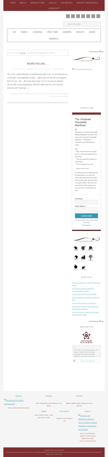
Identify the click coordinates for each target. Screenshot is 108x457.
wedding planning (63, 96)
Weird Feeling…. (38, 63)
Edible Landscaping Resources (18, 408)
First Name (79, 199)
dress (40, 94)
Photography (27, 94)
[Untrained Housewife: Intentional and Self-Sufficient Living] (86, 344)
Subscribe (86, 215)
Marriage (19, 94)
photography (64, 94)
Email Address (80, 206)
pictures (51, 96)
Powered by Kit (86, 225)
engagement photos (54, 94)
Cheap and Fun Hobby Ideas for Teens (84, 294)
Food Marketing (93, 51)
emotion (45, 94)
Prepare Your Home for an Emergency (84, 303)
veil (56, 96)
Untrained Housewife (21, 20)
